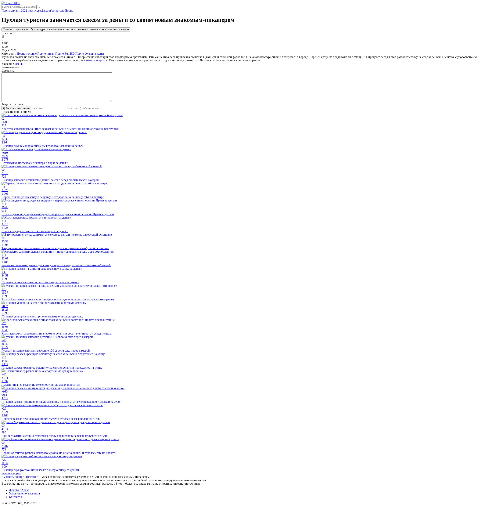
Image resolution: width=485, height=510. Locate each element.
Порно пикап (46, 53)
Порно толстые (27, 53)
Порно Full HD (65, 53)
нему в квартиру (96, 60)
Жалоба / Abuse (19, 490)
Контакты (15, 496)
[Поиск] (38, 7)
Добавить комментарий (16, 108)
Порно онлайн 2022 (14, 10)
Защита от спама (12, 104)
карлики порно (11, 473)
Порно (69, 10)
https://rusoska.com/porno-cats (46, 10)
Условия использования (24, 493)
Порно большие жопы (89, 53)
